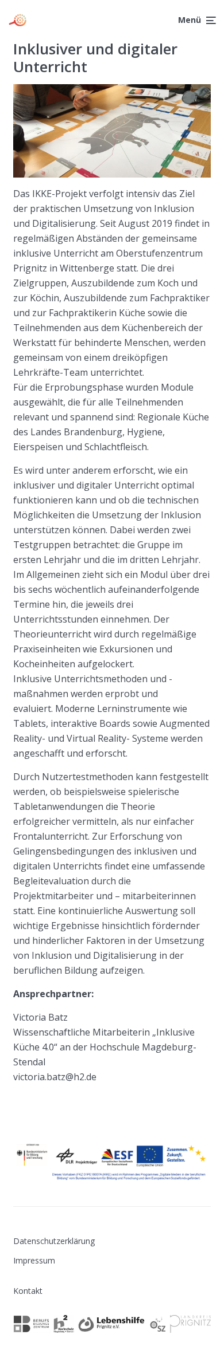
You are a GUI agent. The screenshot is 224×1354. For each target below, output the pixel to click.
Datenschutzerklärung (54, 1240)
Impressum (34, 1260)
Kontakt (28, 1290)
